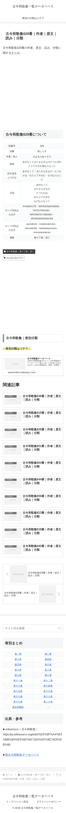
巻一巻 (18, 654)
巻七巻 (18, 670)
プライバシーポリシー (48, 801)
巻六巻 (48, 664)
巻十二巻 (48, 680)
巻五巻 (18, 664)
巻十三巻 (18, 686)
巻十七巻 (18, 696)
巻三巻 (18, 659)
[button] (59, 628)
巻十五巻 (18, 691)
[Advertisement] (33, 93)
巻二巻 (48, 654)
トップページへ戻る (17, 801)
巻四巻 (48, 659)
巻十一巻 (18, 680)
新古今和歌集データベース (22, 754)
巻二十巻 (48, 701)
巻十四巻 (48, 686)
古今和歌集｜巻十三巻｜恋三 (20, 251)
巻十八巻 (48, 696)
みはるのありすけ (15, 258)
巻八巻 (48, 670)
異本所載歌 (18, 707)
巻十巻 (48, 675)
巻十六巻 (48, 691)
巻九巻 (18, 675)
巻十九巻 (18, 701)
